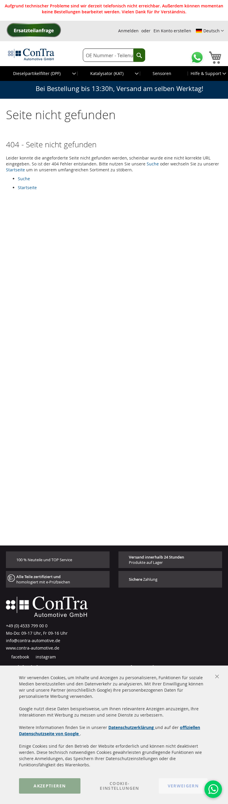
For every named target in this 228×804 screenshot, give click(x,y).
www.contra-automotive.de (32, 648)
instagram (45, 657)
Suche (153, 164)
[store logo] (31, 54)
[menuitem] (39, 73)
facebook (19, 657)
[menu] (114, 73)
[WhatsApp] (213, 789)
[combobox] (114, 55)
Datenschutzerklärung (131, 727)
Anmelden (128, 31)
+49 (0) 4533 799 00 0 (27, 625)
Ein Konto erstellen (172, 31)
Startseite (15, 170)
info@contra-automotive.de (33, 640)
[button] (210, 31)
